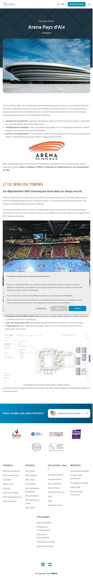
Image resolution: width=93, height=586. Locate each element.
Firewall (6, 488)
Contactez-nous (76, 4)
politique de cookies (39, 296)
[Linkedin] (43, 564)
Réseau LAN (8, 484)
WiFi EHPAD (30, 484)
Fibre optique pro (10, 475)
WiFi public (30, 507)
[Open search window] (58, 4)
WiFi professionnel (11, 471)
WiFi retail (29, 479)
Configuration (41, 308)
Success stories (54, 479)
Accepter (77, 308)
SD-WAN (7, 479)
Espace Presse (54, 488)
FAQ (50, 496)
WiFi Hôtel (30, 471)
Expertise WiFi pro (56, 492)
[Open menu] (89, 4)
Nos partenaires (55, 483)
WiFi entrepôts (32, 495)
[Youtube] (50, 564)
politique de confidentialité (62, 296)
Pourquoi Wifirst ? (56, 475)
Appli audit (75, 487)
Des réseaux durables (79, 471)
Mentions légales (44, 522)
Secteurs (30, 465)
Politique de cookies (46, 541)
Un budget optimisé (79, 483)
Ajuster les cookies (45, 546)
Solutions (8, 465)
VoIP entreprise (10, 501)
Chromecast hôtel (10, 492)
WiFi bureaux (31, 475)
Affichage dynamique (12, 497)
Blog (50, 500)
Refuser (59, 308)
